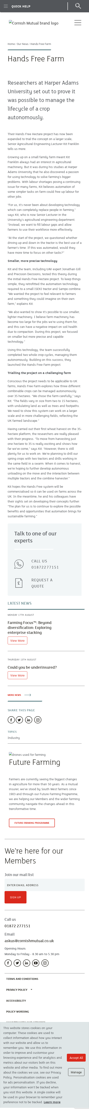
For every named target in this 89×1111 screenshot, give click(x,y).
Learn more (52, 1102)
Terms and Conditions (23, 979)
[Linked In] (28, 719)
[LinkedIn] (26, 963)
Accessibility (17, 1000)
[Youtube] (35, 963)
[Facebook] (11, 719)
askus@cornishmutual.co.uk (29, 940)
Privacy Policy (16, 990)
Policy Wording (18, 1011)
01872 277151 (17, 925)
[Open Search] (78, 6)
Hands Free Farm (40, 44)
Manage (76, 1072)
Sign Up (15, 897)
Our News (22, 44)
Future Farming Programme (31, 822)
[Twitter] (19, 719)
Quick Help (21, 6)
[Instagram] (37, 719)
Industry (14, 738)
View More (17, 640)
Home (11, 44)
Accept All (76, 1058)
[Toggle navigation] (78, 22)
